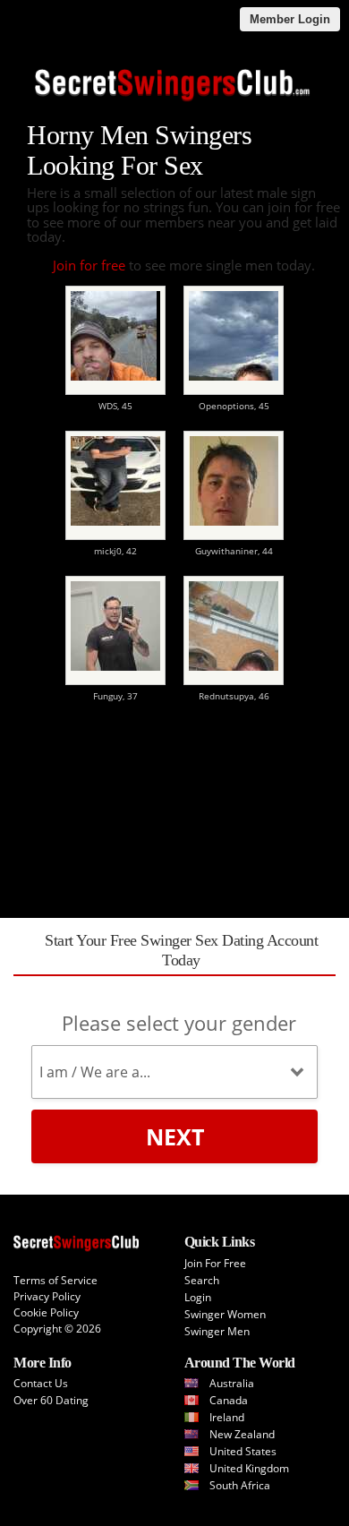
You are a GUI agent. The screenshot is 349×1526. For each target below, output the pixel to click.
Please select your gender (179, 1022)
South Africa (239, 1485)
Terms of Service (55, 1280)
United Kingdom (249, 1468)
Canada (228, 1400)
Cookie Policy (46, 1312)
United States (243, 1451)
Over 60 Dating (51, 1400)
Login (197, 1297)
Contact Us (40, 1383)
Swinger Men (217, 1331)
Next (175, 1136)
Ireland (226, 1417)
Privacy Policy (47, 1296)
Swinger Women (225, 1314)
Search (201, 1280)
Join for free (89, 265)
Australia (231, 1383)
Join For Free (215, 1263)
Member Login (290, 19)
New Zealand (242, 1434)
